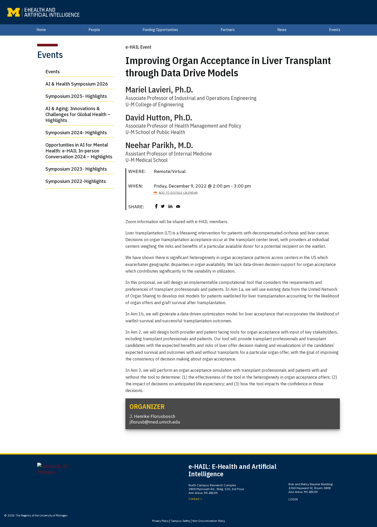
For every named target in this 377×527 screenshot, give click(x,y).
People (94, 29)
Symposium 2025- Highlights (76, 96)
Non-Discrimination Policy (208, 521)
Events (334, 29)
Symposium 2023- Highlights (76, 169)
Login (293, 499)
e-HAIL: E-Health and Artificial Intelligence (232, 470)
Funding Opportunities (160, 29)
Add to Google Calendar (178, 192)
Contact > (195, 499)
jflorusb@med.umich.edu (155, 422)
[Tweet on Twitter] (163, 206)
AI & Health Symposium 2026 (76, 84)
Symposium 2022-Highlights (75, 181)
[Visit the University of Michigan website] (56, 471)
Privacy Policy (160, 521)
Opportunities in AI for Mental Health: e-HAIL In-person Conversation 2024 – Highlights (78, 151)
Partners (228, 29)
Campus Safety (180, 521)
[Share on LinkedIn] (170, 206)
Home (41, 29)
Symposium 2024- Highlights (76, 133)
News (281, 29)
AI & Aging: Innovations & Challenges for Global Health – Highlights (77, 114)
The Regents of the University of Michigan (41, 515)
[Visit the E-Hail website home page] (43, 12)
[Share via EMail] (178, 206)
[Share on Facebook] (156, 206)
